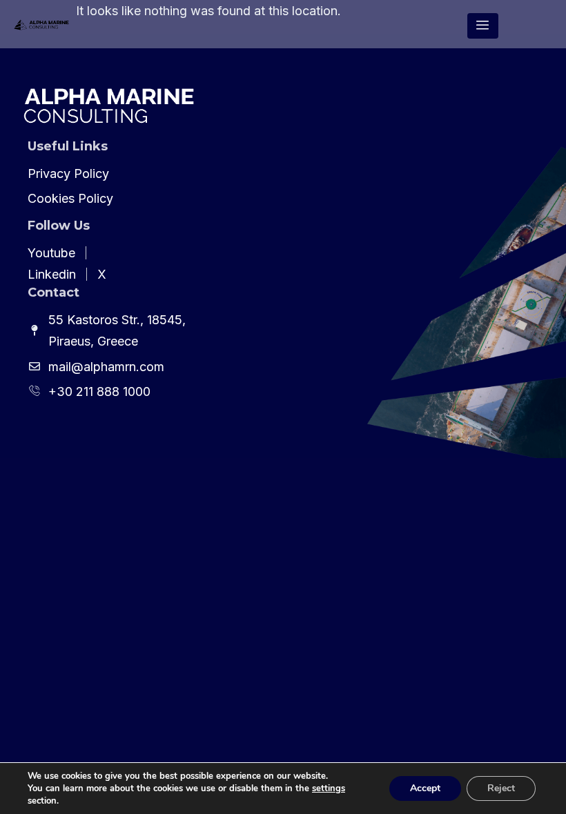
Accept (425, 788)
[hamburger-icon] (482, 26)
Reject (501, 788)
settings (328, 788)
